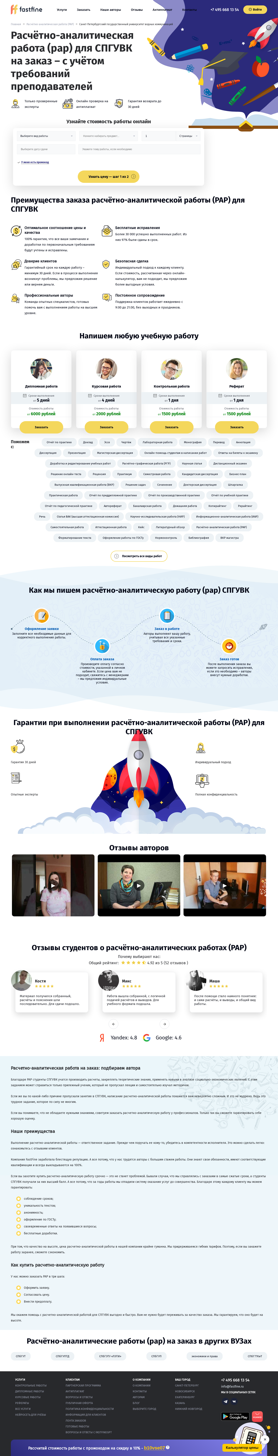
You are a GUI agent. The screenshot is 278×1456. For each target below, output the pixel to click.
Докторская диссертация (200, 484)
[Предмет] (108, 137)
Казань (180, 1403)
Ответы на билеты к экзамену (238, 452)
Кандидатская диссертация (200, 474)
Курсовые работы (28, 1397)
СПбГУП (156, 1356)
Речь (42, 516)
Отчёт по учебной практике (229, 495)
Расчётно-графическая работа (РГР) (146, 463)
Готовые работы (77, 1426)
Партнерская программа (83, 1385)
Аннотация (243, 442)
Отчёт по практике (59, 442)
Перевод (219, 442)
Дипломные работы (29, 1391)
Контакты (189, 10)
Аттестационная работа (111, 527)
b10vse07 (154, 1448)
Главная (16, 24)
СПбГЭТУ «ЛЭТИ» (110, 1356)
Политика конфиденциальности (90, 1409)
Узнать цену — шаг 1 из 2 (109, 177)
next (164, 1024)
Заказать (83, 10)
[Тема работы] (139, 150)
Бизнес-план (237, 474)
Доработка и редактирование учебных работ (80, 463)
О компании (142, 1385)
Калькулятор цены (242, 1448)
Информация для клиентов (86, 1414)
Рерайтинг (245, 506)
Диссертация (48, 452)
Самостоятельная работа (67, 527)
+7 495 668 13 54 (224, 9)
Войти (257, 9)
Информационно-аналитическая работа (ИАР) (227, 516)
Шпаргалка (235, 484)
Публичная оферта (79, 1403)
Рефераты (22, 1403)
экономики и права (205, 1356)
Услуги (62, 10)
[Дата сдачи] (46, 150)
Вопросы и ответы (79, 1397)
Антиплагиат (162, 10)
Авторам (139, 1397)
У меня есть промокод (35, 162)
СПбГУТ (21, 1356)
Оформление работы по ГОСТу (123, 537)
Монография (193, 442)
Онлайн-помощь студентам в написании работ (175, 452)
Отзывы (137, 10)
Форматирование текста (74, 537)
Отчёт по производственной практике (174, 495)
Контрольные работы (31, 1385)
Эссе (107, 442)
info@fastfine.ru (232, 1386)
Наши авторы (110, 10)
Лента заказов (76, 1420)
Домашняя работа (185, 506)
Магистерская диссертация (115, 452)
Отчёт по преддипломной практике (113, 495)
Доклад (88, 442)
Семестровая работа (156, 474)
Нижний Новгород (188, 1409)
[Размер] (159, 137)
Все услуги (23, 1409)
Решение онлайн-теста (66, 474)
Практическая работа (63, 495)
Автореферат (113, 506)
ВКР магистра (229, 537)
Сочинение (164, 484)
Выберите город (144, 1409)
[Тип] (188, 137)
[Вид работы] (46, 137)
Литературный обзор (170, 527)
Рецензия (99, 474)
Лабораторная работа (157, 442)
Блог (136, 1403)
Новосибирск (185, 1391)
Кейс (141, 527)
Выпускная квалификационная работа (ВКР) (84, 484)
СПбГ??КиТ (255, 1356)
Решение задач (136, 484)
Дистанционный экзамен (230, 463)
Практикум (124, 474)
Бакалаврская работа (147, 506)
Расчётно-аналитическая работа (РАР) (50, 24)
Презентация (77, 452)
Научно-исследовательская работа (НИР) (157, 516)
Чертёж (126, 442)
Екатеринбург (185, 1397)
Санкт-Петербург (187, 1385)
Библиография (199, 537)
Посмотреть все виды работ (142, 556)
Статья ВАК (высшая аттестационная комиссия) (88, 516)
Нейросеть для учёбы (30, 1414)
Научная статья (192, 463)
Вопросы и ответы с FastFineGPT (89, 1432)
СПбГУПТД (62, 1356)
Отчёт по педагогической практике (68, 506)
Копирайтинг (217, 506)
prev (113, 1024)
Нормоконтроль (166, 537)
